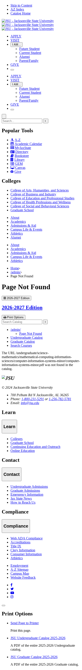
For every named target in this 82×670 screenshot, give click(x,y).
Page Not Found (30, 333)
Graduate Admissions (25, 490)
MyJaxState (23, 148)
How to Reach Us (22, 502)
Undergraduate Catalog (26, 337)
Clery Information (22, 550)
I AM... (16, 44)
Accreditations (20, 542)
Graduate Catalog (22, 341)
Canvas (20, 167)
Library (19, 160)
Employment (19, 565)
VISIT (14, 40)
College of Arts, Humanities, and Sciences (39, 190)
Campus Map (19, 573)
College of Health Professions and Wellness (40, 202)
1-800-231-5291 (32, 399)
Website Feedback (23, 577)
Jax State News (21, 498)
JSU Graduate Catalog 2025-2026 (34, 657)
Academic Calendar (28, 144)
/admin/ (15, 272)
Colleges (16, 439)
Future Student (29, 49)
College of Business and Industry (33, 194)
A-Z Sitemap (19, 569)
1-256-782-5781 (60, 399)
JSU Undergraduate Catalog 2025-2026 (37, 638)
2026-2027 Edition (22, 307)
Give (17, 171)
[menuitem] (45, 190)
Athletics (16, 233)
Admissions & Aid (23, 225)
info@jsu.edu (30, 403)
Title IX (15, 546)
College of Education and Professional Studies (42, 198)
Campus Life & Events (26, 229)
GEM (19, 164)
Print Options (15, 317)
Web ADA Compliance (26, 538)
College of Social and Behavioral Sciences (39, 206)
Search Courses (21, 345)
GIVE (14, 64)
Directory (21, 152)
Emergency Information (26, 494)
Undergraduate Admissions (29, 486)
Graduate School (22, 210)
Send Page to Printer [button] (24, 623)
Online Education (22, 451)
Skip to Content (21, 5)
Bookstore (22, 156)
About (14, 217)
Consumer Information (26, 554)
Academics (18, 221)
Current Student (30, 53)
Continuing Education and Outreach (35, 447)
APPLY (15, 36)
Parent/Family (28, 61)
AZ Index (17, 9)
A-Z (18, 140)
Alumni (24, 57)
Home (14, 268)
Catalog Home (20, 13)
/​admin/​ (15, 329)
